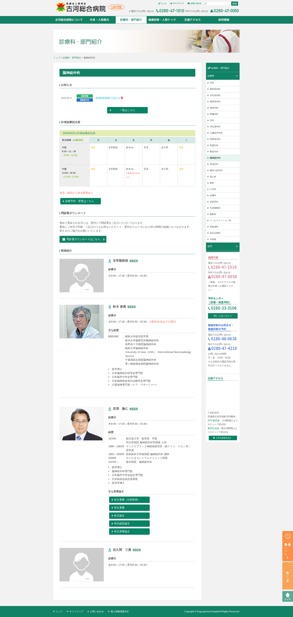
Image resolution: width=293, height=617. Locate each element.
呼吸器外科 (215, 139)
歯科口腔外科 (216, 170)
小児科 (213, 189)
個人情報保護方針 (120, 611)
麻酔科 (213, 214)
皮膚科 (213, 195)
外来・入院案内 (100, 20)
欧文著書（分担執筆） (127, 499)
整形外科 (214, 151)
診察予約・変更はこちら (79, 201)
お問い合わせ (97, 611)
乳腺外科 (214, 145)
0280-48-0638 (224, 338)
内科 (212, 83)
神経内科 (214, 108)
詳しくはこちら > (223, 315)
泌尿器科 (214, 201)
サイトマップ (76, 611)
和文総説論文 (122, 523)
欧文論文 (119, 515)
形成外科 (214, 164)
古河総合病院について (69, 20)
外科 (212, 120)
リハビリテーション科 (220, 220)
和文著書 (119, 507)
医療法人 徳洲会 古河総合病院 (89, 7)
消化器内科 (215, 95)
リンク (59, 611)
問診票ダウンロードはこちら (83, 239)
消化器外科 (215, 126)
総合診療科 (215, 233)
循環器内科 (215, 101)
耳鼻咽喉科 (215, 208)
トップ (56, 57)
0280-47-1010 (224, 267)
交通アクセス (193, 20)
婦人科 (213, 176)
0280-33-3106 (224, 308)
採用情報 (224, 20)
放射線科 (214, 226)
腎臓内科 (214, 114)
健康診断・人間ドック (162, 20)
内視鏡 (213, 239)
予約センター (287, 575)
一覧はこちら (127, 110)
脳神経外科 (215, 158)
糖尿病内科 (215, 89)
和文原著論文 (122, 531)
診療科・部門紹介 (131, 20)
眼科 (212, 183)
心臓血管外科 (216, 133)
